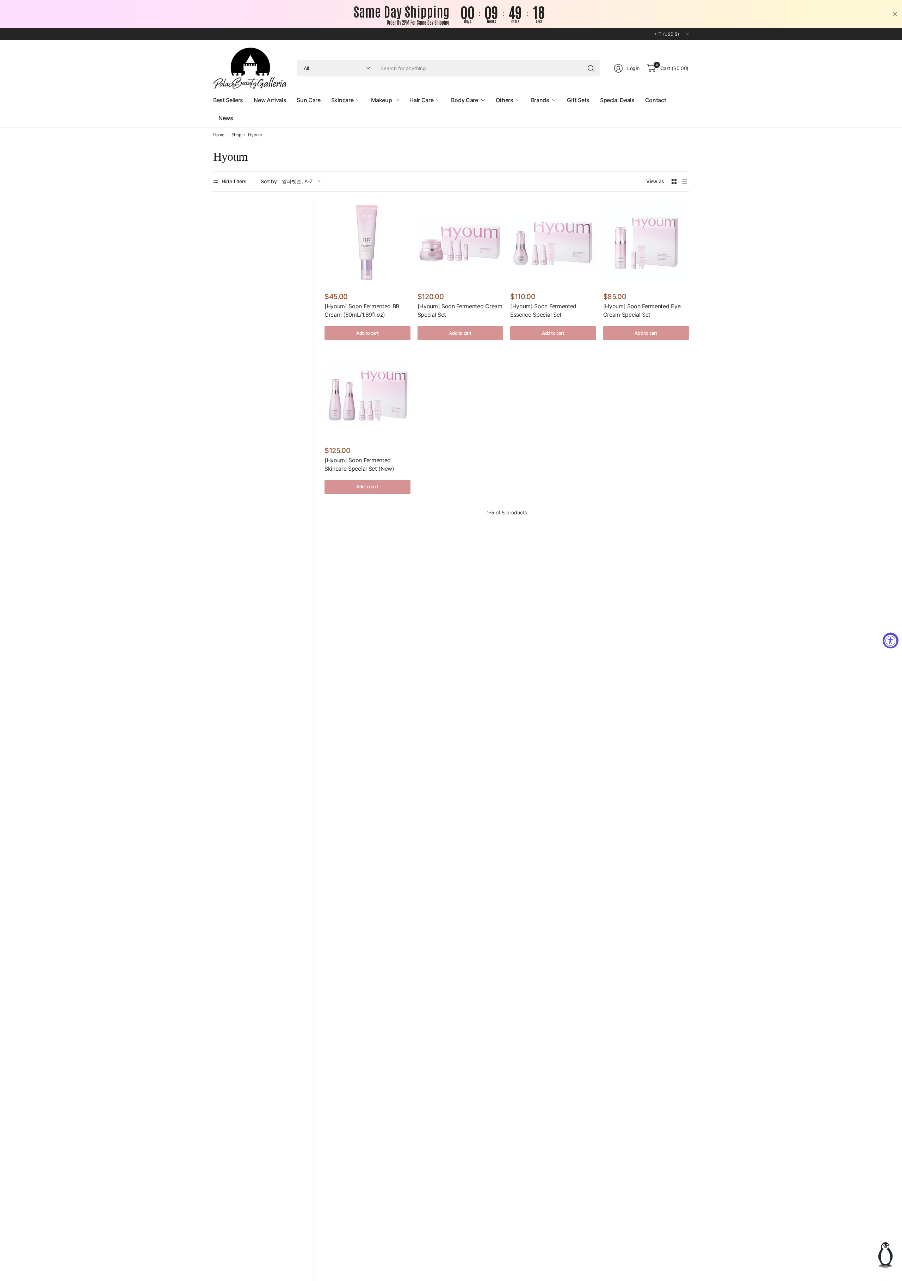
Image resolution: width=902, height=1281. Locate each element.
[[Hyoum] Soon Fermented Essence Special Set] (553, 243)
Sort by (269, 181)
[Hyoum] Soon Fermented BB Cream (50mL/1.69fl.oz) (362, 310)
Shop (236, 135)
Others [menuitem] (504, 100)
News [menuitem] (225, 118)
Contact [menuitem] (655, 100)
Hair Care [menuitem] (421, 100)
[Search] (591, 68)
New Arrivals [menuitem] (270, 100)
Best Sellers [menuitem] (228, 100)
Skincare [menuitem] (342, 100)
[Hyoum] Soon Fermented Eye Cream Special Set (642, 310)
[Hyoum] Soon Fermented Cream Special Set (460, 310)
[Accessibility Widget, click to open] (890, 641)
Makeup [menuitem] (381, 100)
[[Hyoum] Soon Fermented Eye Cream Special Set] (646, 243)
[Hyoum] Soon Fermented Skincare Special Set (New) (359, 464)
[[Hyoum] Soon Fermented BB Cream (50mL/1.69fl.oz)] (367, 243)
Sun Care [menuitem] (308, 100)
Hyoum (254, 135)
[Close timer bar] (895, 14)
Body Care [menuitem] (464, 100)
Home (218, 135)
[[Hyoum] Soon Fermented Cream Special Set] (460, 243)
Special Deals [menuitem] (617, 100)
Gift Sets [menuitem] (578, 100)
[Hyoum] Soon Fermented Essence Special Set (543, 310)
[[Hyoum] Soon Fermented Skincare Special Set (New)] (367, 397)
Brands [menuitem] (540, 100)
